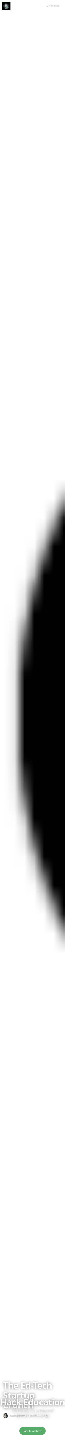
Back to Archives (32, 1431)
